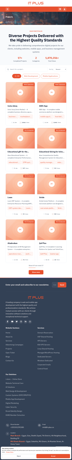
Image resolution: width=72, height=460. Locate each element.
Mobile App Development (15, 399)
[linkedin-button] (25, 322)
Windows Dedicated (45, 360)
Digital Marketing (12, 403)
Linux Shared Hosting (46, 348)
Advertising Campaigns (14, 344)
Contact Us (10, 360)
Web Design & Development (16, 391)
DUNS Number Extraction (15, 415)
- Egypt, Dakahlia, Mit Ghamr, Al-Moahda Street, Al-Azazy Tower (37, 442)
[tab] (16, 76)
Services (9, 340)
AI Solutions (10, 387)
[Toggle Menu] (7, 9)
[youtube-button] (12, 322)
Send (62, 285)
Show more (36, 272)
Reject (19, 456)
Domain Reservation (45, 332)
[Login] (64, 9)
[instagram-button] (21, 322)
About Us (9, 336)
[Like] (12, 122)
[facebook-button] (7, 322)
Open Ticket (10, 352)
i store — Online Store (14, 379)
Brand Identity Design (14, 411)
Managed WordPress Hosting (49, 352)
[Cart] (60, 9)
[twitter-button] (16, 322)
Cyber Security (11, 407)
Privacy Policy (9, 452)
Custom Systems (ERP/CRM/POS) (18, 395)
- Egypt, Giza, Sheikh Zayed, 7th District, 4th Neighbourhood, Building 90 (38, 437)
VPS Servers (42, 340)
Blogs (8, 356)
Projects (9, 348)
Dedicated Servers (44, 356)
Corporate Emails (44, 364)
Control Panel (43, 368)
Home (8, 332)
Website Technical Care (14, 383)
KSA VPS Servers (44, 344)
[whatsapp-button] (30, 322)
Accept (53, 456)
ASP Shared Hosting (45, 336)
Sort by (51, 69)
